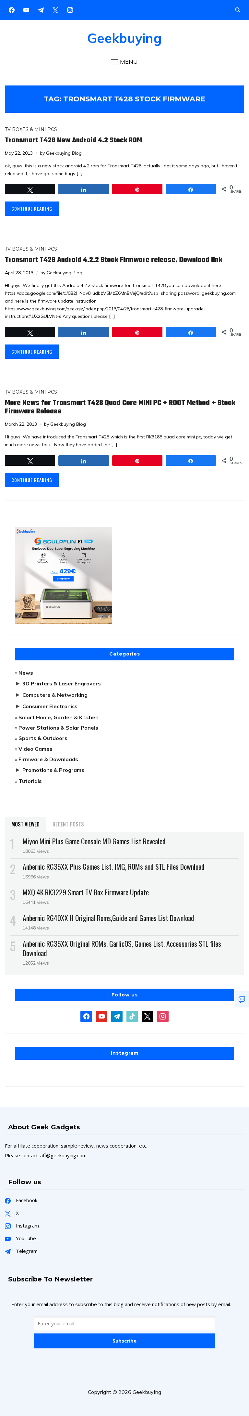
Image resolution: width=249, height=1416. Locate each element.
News (25, 672)
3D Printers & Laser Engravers (61, 683)
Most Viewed (25, 824)
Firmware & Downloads (48, 759)
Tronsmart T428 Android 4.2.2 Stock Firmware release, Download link (113, 260)
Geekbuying (124, 38)
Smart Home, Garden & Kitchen (58, 717)
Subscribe (124, 1340)
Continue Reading (31, 208)
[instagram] (70, 9)
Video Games (35, 749)
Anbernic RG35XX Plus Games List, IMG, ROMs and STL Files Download (114, 866)
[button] (124, 62)
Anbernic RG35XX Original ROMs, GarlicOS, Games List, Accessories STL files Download (122, 948)
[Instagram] (40, 9)
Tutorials (30, 781)
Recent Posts (68, 824)
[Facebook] (11, 9)
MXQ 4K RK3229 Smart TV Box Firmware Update (86, 892)
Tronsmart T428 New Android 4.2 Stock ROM (73, 140)
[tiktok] (132, 1016)
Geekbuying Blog (64, 153)
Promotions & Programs (53, 770)
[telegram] (117, 1016)
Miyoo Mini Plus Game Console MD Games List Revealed (94, 841)
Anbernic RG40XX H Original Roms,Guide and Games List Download (108, 918)
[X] (55, 9)
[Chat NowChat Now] (242, 999)
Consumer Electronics (49, 706)
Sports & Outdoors (42, 738)
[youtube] (26, 9)
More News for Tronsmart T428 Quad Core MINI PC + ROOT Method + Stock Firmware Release (120, 407)
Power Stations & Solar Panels (58, 727)
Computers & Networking (55, 695)
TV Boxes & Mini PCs (31, 129)
